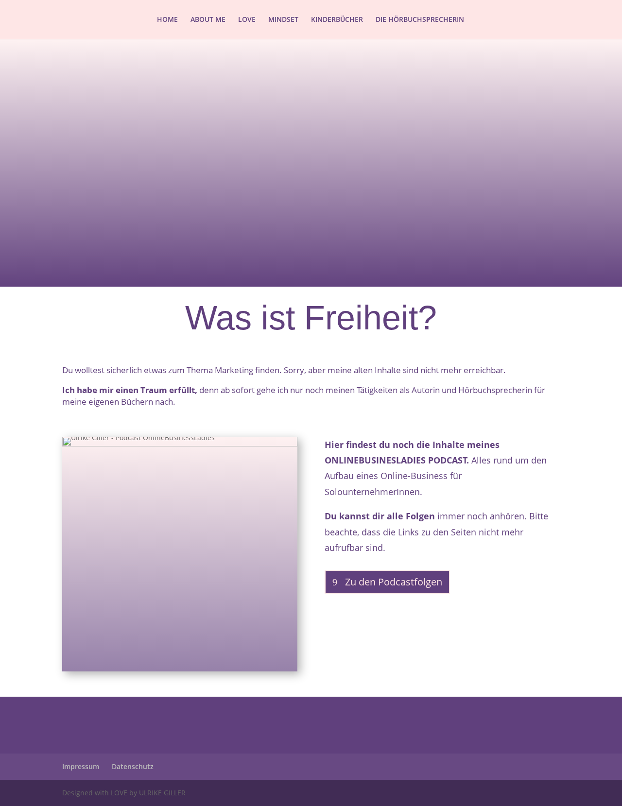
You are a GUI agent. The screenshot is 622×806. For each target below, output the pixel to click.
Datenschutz (133, 766)
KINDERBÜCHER (337, 20)
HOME (167, 20)
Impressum (80, 766)
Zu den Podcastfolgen (393, 581)
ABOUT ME (207, 20)
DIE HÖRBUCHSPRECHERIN (420, 20)
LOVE (247, 20)
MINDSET (283, 20)
